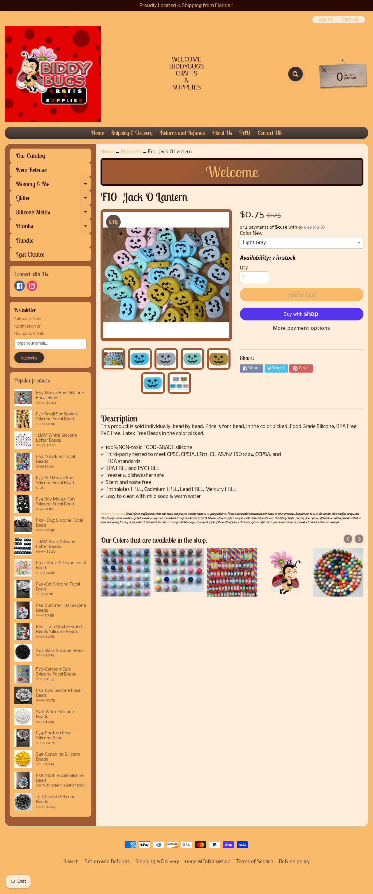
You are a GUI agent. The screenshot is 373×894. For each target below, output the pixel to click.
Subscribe (29, 358)
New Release (31, 170)
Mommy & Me (53, 185)
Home (97, 132)
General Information (208, 862)
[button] (301, 227)
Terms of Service (254, 862)
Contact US (270, 132)
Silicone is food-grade (112, 514)
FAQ (244, 132)
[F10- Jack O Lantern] (113, 359)
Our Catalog (30, 155)
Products (131, 152)
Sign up (350, 19)
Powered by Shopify (186, 882)
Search (71, 862)
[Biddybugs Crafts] (53, 74)
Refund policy (294, 862)
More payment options (301, 328)
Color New (251, 233)
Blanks (53, 227)
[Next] (359, 539)
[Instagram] (32, 286)
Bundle (25, 240)
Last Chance (30, 254)
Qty (244, 268)
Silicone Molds (53, 213)
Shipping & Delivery (132, 132)
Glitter (53, 199)
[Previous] (348, 539)
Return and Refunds (107, 862)
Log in (325, 19)
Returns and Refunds (182, 132)
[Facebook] (19, 286)
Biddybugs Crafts (185, 877)
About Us (222, 132)
